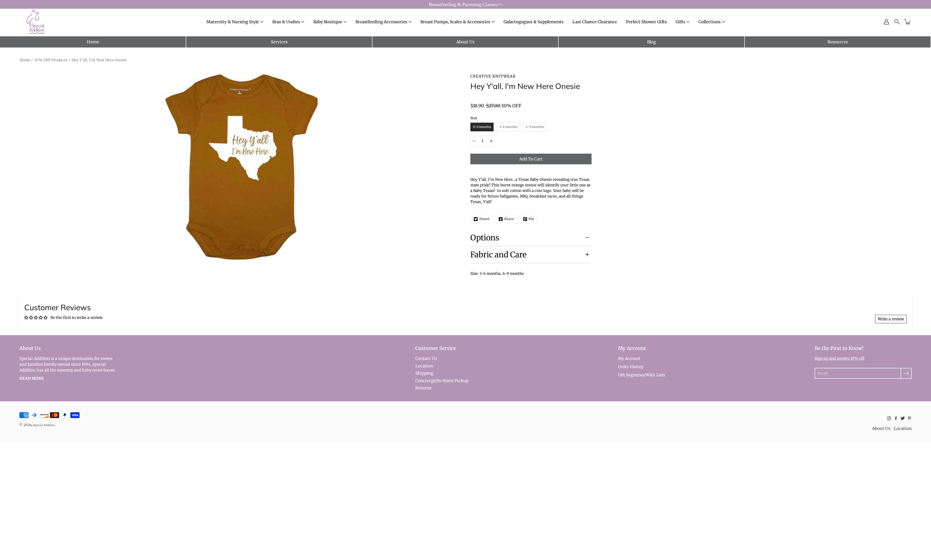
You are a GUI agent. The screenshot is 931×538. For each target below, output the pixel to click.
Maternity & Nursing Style (232, 21)
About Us (465, 42)
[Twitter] (902, 418)
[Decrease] (474, 141)
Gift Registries (631, 374)
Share (509, 219)
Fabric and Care (498, 255)
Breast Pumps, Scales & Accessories (455, 21)
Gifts (680, 21)
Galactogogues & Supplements (533, 21)
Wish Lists (655, 374)
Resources (837, 42)
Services (279, 42)
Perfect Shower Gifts (646, 21)
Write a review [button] (891, 318)
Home (93, 42)
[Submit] (906, 373)
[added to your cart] (908, 22)
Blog (651, 42)
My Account (629, 358)
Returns (423, 388)
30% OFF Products (51, 60)
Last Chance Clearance (594, 21)
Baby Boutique (327, 21)
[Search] (897, 22)
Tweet (484, 219)
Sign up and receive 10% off (839, 358)
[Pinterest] (909, 418)
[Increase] (491, 141)
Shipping (424, 373)
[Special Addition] (35, 22)
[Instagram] (889, 418)
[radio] (482, 127)
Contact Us (426, 358)
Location (424, 366)
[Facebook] (896, 418)
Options (484, 238)
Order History (630, 366)
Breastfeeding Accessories (381, 21)
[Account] (886, 22)
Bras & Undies (286, 21)
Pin (531, 219)
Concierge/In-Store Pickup (441, 380)
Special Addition (44, 425)
